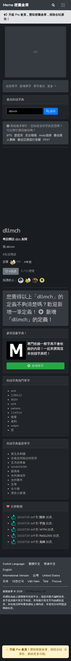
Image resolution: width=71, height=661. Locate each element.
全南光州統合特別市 (24, 458)
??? (18, 262)
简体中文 (50, 564)
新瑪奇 (15, 471)
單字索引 (39, 86)
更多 (50, 86)
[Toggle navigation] (63, 5)
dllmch (11, 230)
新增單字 (25, 86)
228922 (16, 395)
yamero (15, 408)
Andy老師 (45, 135)
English (7, 570)
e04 (13, 404)
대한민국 (18, 581)
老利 (14, 421)
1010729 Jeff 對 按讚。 (35, 517)
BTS (9, 135)
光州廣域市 (18, 476)
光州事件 (17, 480)
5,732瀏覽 (28, 271)
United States (51, 576)
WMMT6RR (19, 467)
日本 (6, 581)
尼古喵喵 (31, 135)
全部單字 (11, 86)
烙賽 (14, 417)
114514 (16, 413)
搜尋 (52, 111)
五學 (14, 484)
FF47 (46, 140)
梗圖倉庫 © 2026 (12, 591)
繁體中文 (34, 564)
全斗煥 (15, 489)
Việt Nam (33, 581)
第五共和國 (18, 454)
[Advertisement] (35, 190)
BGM (14, 400)
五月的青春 (18, 463)
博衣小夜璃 (18, 493)
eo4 (13, 391)
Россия (56, 581)
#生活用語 (9, 254)
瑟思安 (18, 135)
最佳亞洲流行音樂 (29, 140)
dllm (18, 239)
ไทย (45, 581)
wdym (15, 426)
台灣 (36, 576)
